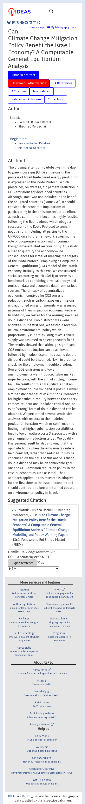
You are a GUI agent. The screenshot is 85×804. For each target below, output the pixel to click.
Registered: (18, 139)
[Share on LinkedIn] (30, 22)
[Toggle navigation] (51, 12)
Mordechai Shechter (31, 147)
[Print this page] (38, 22)
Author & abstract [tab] (23, 75)
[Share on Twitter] (18, 22)
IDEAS (12, 796)
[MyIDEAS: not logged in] (74, 27)
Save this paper (37, 27)
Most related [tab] (41, 91)
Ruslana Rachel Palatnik (34, 143)
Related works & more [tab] (26, 99)
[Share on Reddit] (26, 22)
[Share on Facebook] (22, 22)
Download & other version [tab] (29, 83)
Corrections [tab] (56, 99)
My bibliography (60, 27)
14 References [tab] (62, 83)
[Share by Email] (34, 22)
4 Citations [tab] (19, 91)
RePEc (26, 796)
